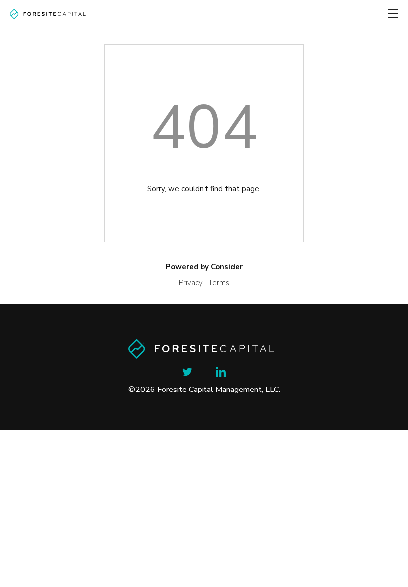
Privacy (191, 283)
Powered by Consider (204, 267)
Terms (218, 283)
